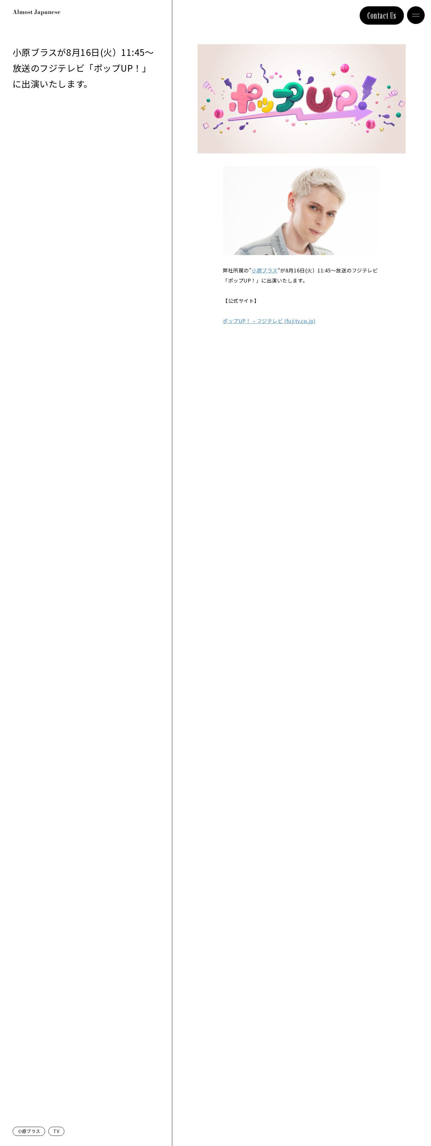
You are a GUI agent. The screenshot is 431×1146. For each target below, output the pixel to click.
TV (56, 1131)
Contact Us (381, 15)
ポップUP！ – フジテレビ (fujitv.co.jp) (269, 321)
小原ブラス (29, 1131)
